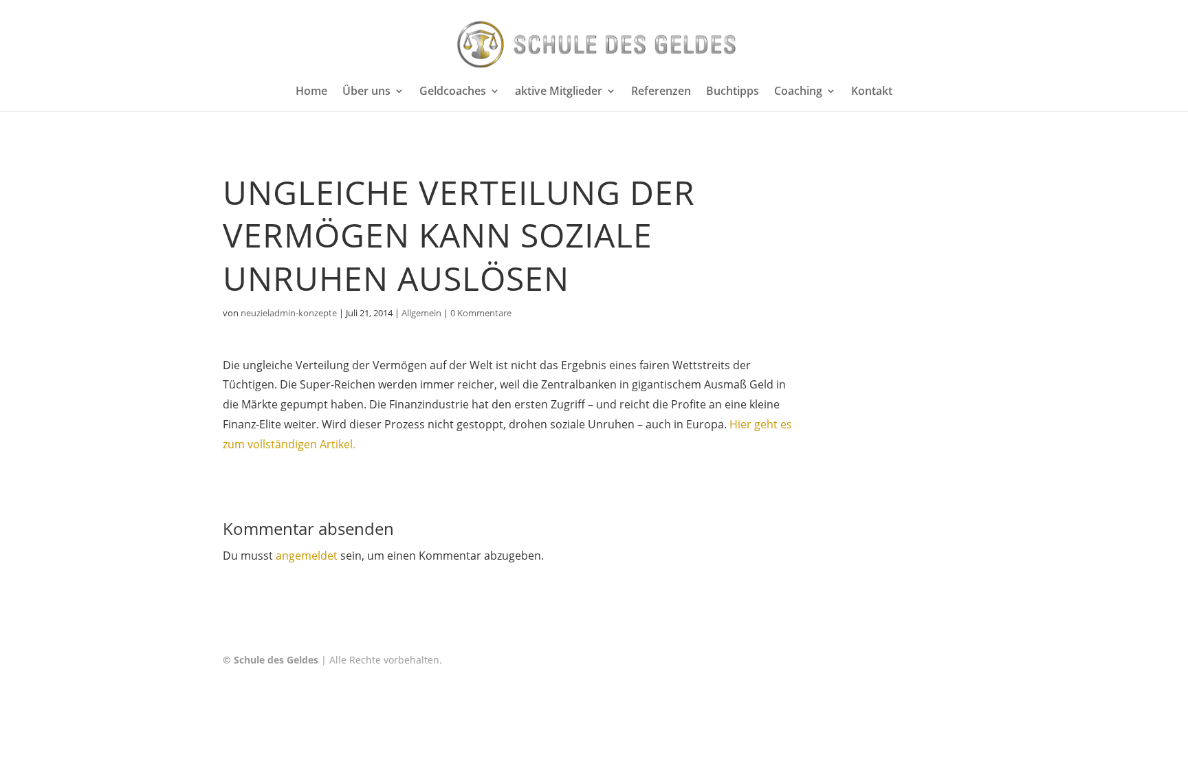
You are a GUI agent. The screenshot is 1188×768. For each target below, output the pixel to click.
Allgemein (421, 313)
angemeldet (307, 555)
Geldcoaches (452, 92)
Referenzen (661, 92)
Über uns (366, 92)
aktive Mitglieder (558, 92)
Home (311, 92)
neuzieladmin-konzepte (289, 313)
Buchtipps (732, 92)
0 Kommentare (481, 313)
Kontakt (871, 92)
